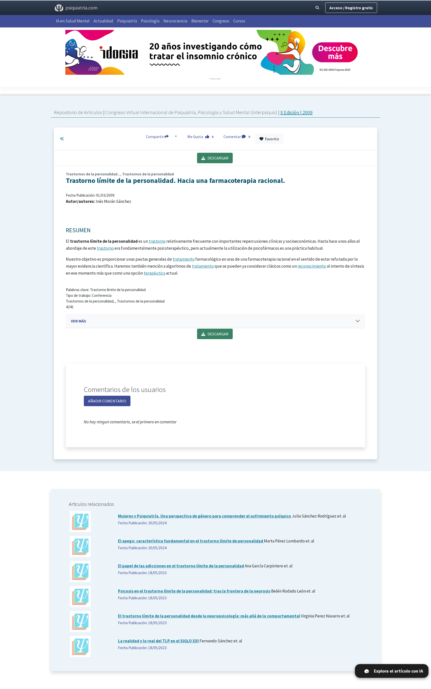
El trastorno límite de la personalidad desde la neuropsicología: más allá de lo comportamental (209, 616)
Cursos (239, 21)
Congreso (221, 21)
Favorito (271, 138)
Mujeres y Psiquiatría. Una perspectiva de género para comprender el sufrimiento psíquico (204, 516)
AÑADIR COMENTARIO (107, 400)
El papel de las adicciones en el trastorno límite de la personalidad (181, 566)
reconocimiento (312, 266)
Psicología (150, 21)
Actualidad (103, 21)
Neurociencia (175, 21)
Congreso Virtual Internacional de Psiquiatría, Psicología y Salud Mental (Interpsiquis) (192, 112)
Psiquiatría (127, 21)
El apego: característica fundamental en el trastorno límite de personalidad (191, 541)
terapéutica (154, 273)
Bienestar (200, 21)
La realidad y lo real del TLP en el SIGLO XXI (158, 641)
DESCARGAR (216, 157)
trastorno (157, 241)
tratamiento (184, 259)
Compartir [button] (155, 136)
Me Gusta (200, 136)
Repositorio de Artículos (78, 112)
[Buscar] (317, 8)
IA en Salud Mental (73, 21)
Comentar (236, 136)
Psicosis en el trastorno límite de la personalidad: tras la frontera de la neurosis (194, 591)
